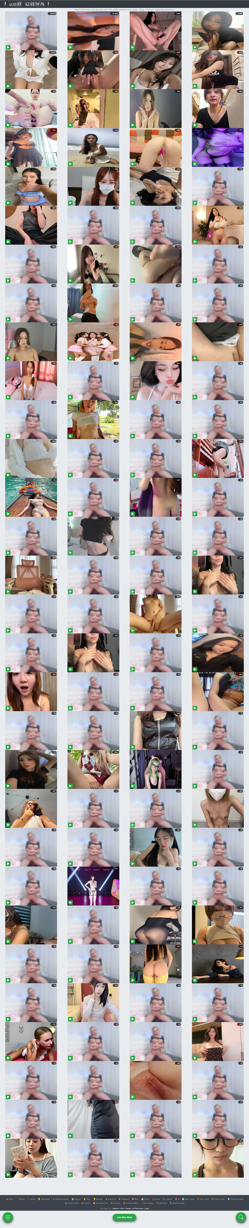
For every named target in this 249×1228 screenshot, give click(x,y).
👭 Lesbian (167, 1199)
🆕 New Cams (188, 1199)
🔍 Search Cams (177, 1203)
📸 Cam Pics (161, 1203)
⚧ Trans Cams (218, 1199)
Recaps (128, 1208)
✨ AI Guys (115, 1203)
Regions (116, 1208)
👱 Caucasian (44, 1199)
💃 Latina (31, 1199)
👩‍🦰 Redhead (123, 1199)
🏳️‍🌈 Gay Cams (203, 1199)
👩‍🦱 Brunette (110, 1199)
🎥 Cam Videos (147, 1203)
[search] (241, 1217)
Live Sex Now (124, 1217)
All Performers (138, 1208)
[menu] (8, 1217)
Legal (147, 1208)
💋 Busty (156, 1199)
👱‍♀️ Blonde (97, 1199)
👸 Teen (87, 1199)
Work (122, 1208)
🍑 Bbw (135, 1199)
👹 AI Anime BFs (130, 1203)
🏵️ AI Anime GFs (100, 1203)
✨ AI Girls (85, 1203)
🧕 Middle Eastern (60, 1199)
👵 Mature (76, 1199)
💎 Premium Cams (235, 1199)
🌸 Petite (145, 1199)
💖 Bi (177, 1199)
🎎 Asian (9, 1199)
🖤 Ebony (20, 1199)
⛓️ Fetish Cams (72, 1203)
